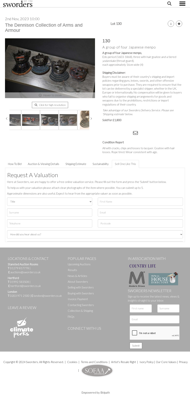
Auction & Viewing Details (43, 164)
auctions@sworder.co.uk (24, 272)
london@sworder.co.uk (47, 295)
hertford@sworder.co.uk (25, 286)
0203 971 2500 (20, 295)
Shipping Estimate (75, 164)
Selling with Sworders (81, 287)
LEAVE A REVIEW (22, 307)
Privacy (183, 362)
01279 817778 (19, 268)
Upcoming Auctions (79, 264)
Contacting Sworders (81, 305)
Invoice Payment (78, 299)
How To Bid (15, 164)
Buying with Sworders (81, 293)
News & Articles (77, 276)
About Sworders (78, 281)
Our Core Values (166, 362)
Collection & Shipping (80, 310)
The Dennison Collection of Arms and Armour (44, 27)
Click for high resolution (52, 104)
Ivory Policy (146, 362)
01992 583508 (19, 281)
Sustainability (101, 164)
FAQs (71, 316)
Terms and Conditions (94, 362)
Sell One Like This (125, 164)
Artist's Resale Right (123, 362)
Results (72, 270)
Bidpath (105, 392)
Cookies (72, 362)
